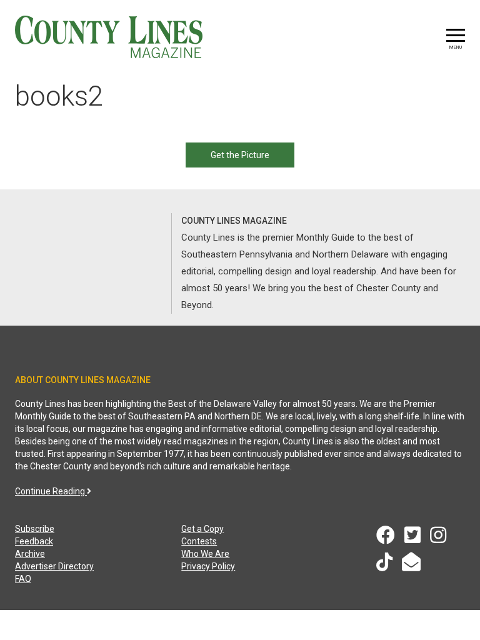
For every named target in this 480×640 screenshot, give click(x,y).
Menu (455, 47)
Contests (199, 541)
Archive (30, 554)
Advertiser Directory (54, 566)
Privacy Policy (208, 566)
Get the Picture (240, 155)
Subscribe (34, 529)
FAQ (23, 579)
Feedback (34, 541)
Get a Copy (202, 529)
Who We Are (205, 554)
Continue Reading (51, 491)
